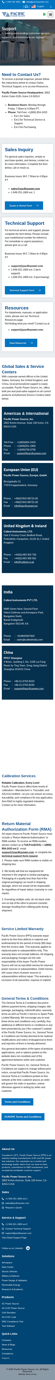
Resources (7, 1349)
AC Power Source (10, 1303)
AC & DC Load (9, 1317)
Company (6, 1340)
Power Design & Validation (14, 1280)
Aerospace (7, 1262)
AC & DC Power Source (13, 1308)
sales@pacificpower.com (25, 188)
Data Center (8, 1267)
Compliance (7, 1353)
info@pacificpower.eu (26, 506)
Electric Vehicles (9, 1271)
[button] (50, 14)
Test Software (8, 1326)
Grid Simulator (9, 1312)
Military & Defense (10, 1276)
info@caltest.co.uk (24, 562)
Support (5, 1358)
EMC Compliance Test (12, 1321)
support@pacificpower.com (27, 266)
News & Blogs (8, 1344)
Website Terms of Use (27, 1374)
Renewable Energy (11, 1285)
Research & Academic (12, 1289)
